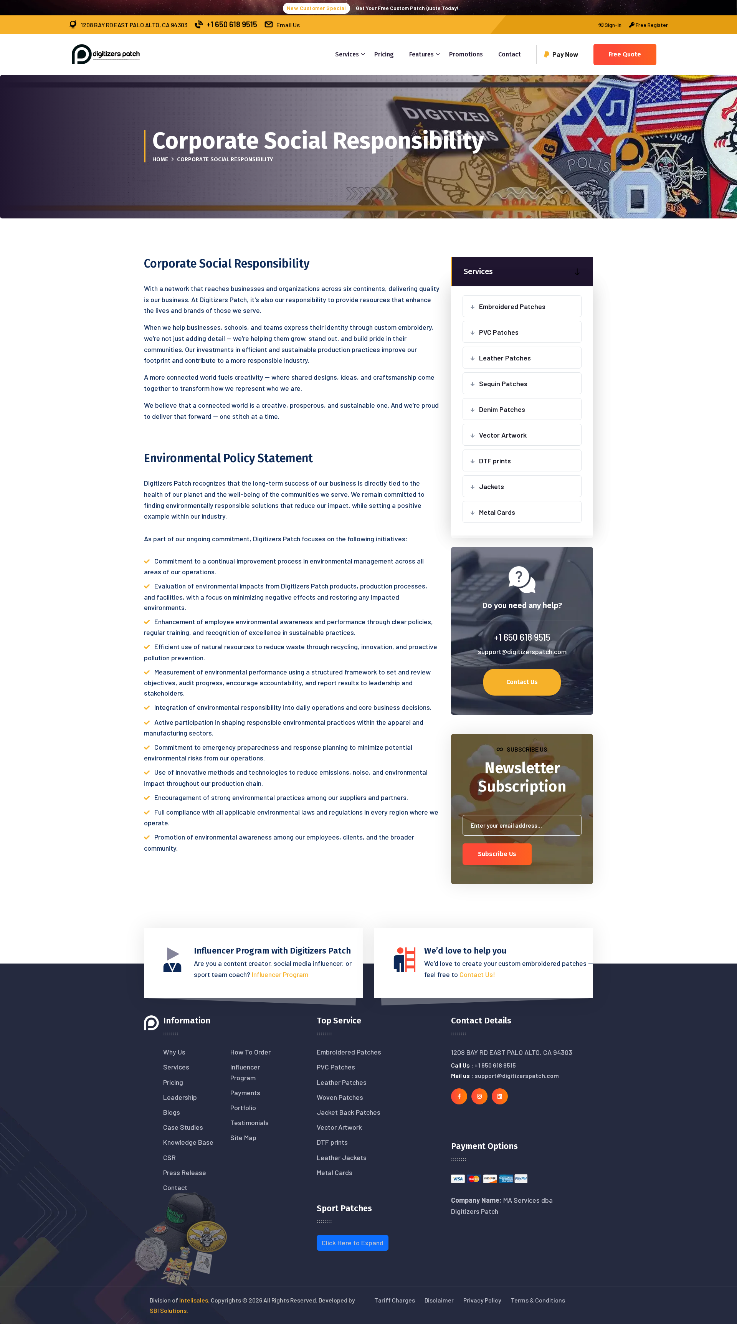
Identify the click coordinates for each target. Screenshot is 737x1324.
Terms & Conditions (538, 1300)
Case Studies (183, 1127)
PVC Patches (499, 332)
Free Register (651, 24)
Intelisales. (194, 1300)
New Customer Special (316, 8)
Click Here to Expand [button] (352, 1242)
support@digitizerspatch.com (522, 651)
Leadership (180, 1097)
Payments (245, 1092)
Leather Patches (505, 358)
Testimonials (249, 1122)
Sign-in (612, 24)
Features (421, 54)
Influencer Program (280, 974)
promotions (466, 54)
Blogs (171, 1112)
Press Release (184, 1172)
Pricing (384, 54)
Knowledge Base (188, 1142)
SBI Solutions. (169, 1310)
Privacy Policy (482, 1300)
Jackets (491, 486)
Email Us (288, 24)
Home (160, 159)
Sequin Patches (503, 383)
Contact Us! (477, 974)
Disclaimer (439, 1300)
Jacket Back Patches (348, 1112)
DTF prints (495, 460)
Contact (509, 54)
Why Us (174, 1052)
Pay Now (565, 54)
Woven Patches (340, 1097)
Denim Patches (502, 409)
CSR (169, 1157)
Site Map (243, 1137)
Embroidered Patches (512, 306)
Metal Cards (497, 512)
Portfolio (243, 1107)
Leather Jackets (342, 1157)
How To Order (250, 1052)
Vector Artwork (503, 435)
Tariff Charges (394, 1300)
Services (347, 54)
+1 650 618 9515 (232, 24)
